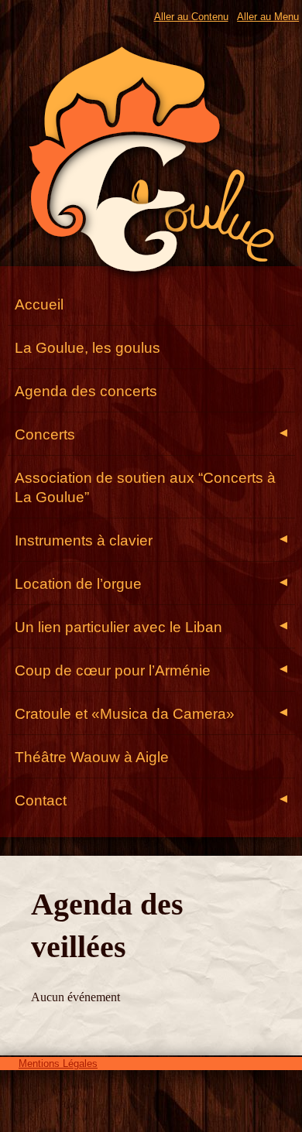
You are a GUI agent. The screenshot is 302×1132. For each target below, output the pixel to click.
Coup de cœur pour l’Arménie (151, 670)
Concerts (151, 434)
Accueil (39, 304)
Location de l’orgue (151, 584)
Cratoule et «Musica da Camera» (151, 714)
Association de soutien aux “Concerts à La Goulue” (145, 487)
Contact (151, 800)
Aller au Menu (268, 16)
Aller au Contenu (191, 16)
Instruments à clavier (151, 540)
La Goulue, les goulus (87, 348)
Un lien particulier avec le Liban (151, 627)
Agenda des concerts (86, 391)
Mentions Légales (58, 1063)
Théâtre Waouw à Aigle (92, 757)
